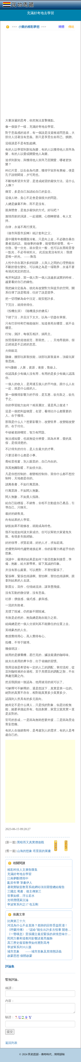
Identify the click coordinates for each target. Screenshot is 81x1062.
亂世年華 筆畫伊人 (19, 882)
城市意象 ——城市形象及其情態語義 (34, 951)
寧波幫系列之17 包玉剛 (22, 904)
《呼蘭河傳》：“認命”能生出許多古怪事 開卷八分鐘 (42, 929)
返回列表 (11, 1042)
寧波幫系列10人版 (19, 947)
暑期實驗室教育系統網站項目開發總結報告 (36, 887)
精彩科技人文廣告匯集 (22, 869)
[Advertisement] (40, 73)
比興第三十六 (16, 921)
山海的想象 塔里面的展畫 (34, 851)
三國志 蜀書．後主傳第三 (24, 891)
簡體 (61, 26)
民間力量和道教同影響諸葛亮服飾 (30, 938)
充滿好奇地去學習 (19, 874)
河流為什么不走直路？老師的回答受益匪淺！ (37, 925)
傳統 (71, 26)
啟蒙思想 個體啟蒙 (19, 955)
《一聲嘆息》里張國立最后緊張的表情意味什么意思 (42, 934)
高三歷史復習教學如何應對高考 (28, 942)
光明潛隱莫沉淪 (17, 900)
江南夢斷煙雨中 (17, 878)
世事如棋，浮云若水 (20, 895)
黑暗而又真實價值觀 (30, 842)
